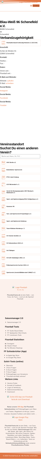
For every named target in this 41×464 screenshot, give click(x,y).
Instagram (4, 91)
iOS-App (20, 407)
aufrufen (10, 81)
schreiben (10, 83)
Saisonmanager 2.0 (14, 318)
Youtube (3, 105)
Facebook (4, 98)
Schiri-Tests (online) (13, 361)
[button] (31, 5)
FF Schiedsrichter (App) (15, 351)
